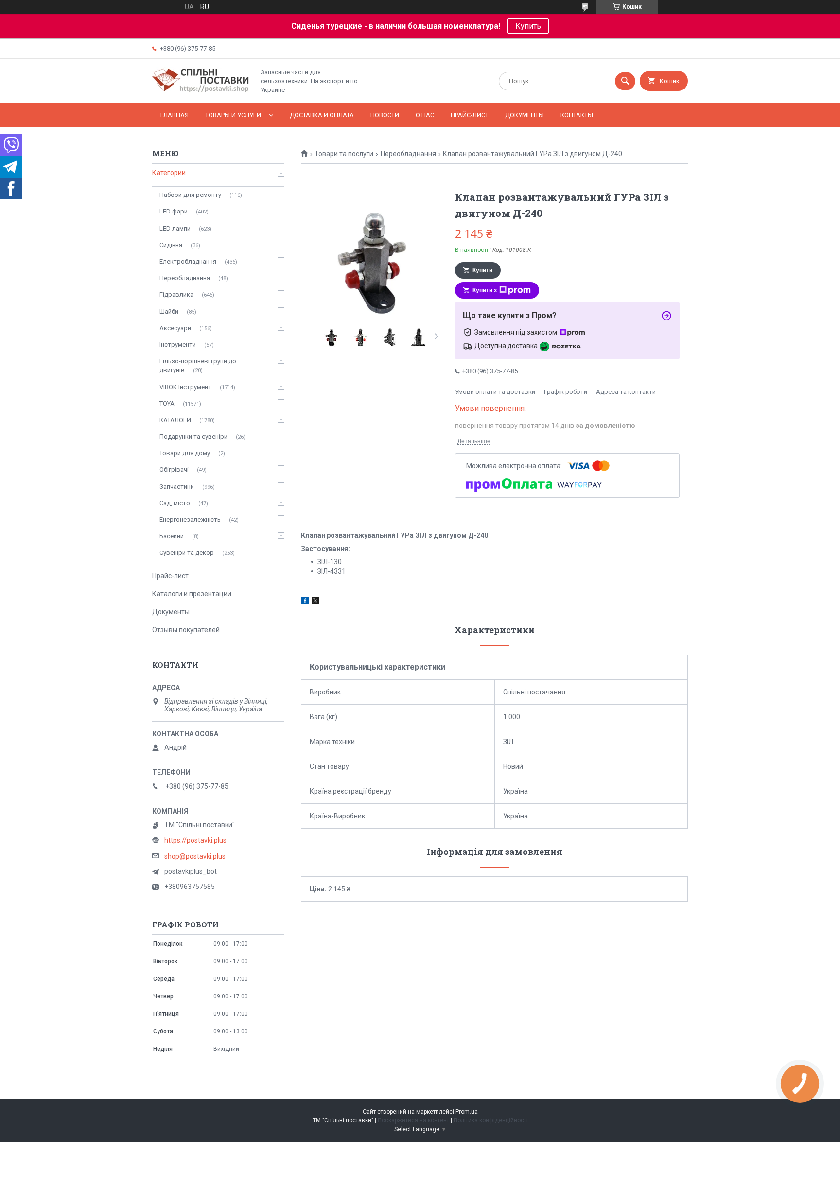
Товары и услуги (233, 115)
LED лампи (175, 228)
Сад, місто (174, 503)
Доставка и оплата (322, 115)
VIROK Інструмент (185, 387)
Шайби (168, 311)
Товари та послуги (344, 154)
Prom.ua (466, 1111)
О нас (425, 115)
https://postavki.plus (195, 840)
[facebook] (305, 602)
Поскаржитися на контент (413, 1120)
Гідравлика (176, 294)
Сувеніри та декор (186, 552)
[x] (315, 602)
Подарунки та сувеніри (193, 436)
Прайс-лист (470, 115)
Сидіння (170, 245)
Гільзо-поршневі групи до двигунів (197, 365)
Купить (528, 26)
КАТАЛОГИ (175, 420)
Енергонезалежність (190, 519)
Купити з (484, 290)
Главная (174, 115)
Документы (524, 115)
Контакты (576, 115)
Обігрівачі (174, 469)
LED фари (173, 211)
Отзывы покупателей (186, 630)
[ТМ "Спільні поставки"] (200, 91)
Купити (482, 270)
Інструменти (177, 344)
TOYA (167, 403)
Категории (169, 173)
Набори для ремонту (190, 194)
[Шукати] (625, 81)
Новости (384, 115)
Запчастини (176, 486)
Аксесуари (175, 328)
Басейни (171, 536)
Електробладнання (187, 261)
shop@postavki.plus (195, 856)
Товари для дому (184, 453)
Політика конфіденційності (491, 1120)
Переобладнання (408, 154)
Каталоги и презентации (191, 594)
